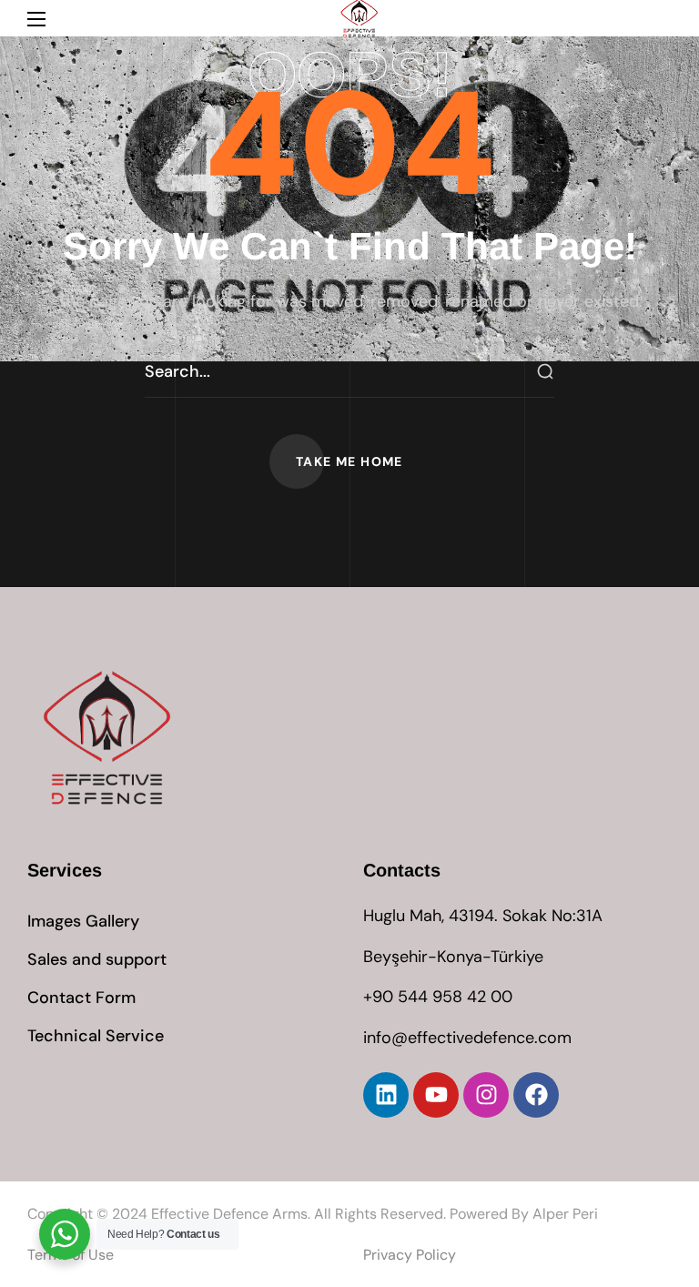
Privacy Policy (409, 1254)
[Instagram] (486, 1095)
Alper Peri (565, 1213)
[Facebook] (536, 1095)
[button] (349, 461)
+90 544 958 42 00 (437, 997)
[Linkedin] (386, 1095)
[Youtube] (436, 1095)
